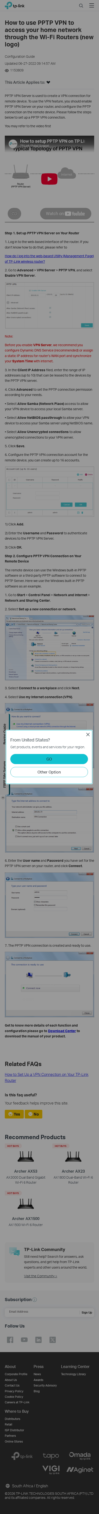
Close (88, 734)
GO (49, 758)
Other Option (49, 771)
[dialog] (49, 757)
